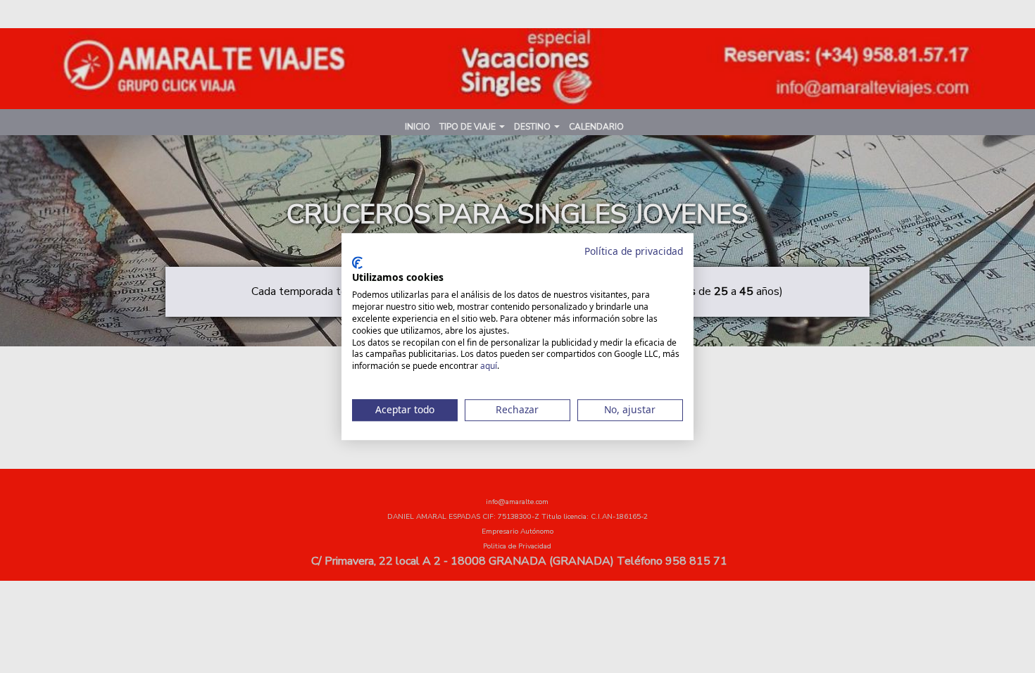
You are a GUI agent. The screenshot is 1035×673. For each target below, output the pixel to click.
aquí (488, 366)
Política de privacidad (633, 251)
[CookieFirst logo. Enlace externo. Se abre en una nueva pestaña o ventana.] (357, 262)
